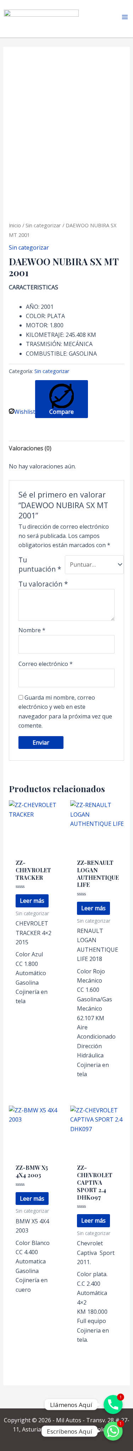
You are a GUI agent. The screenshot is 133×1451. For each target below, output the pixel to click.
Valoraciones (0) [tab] (30, 448)
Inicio (15, 225)
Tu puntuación (39, 564)
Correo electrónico (45, 664)
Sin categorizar (43, 225)
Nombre (31, 630)
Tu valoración (43, 584)
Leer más (32, 901)
